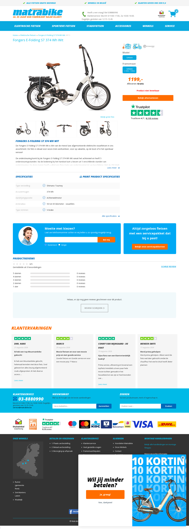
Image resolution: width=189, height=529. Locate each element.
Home (15, 35)
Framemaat (129, 63)
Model (126, 52)
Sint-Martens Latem (20, 494)
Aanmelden (104, 406)
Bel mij (106, 239)
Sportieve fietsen (63, 26)
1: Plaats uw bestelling (61, 443)
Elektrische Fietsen (27, 26)
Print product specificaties (101, 176)
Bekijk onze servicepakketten (150, 246)
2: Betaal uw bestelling (61, 447)
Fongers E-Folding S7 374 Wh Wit (51, 35)
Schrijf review (168, 266)
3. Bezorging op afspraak (62, 451)
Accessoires (123, 26)
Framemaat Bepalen (91, 451)
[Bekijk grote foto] (68, 111)
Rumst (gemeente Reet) (19, 485)
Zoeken (168, 406)
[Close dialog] (183, 458)
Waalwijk (18, 499)
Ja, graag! (105, 494)
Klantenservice (89, 443)
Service (170, 26)
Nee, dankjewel (105, 502)
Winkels (148, 26)
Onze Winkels (121, 447)
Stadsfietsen (95, 26)
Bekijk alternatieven (148, 98)
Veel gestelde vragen (92, 447)
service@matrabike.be (22, 407)
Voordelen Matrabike (124, 443)
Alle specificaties (109, 216)
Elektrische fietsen (28, 35)
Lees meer (112, 167)
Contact (118, 451)
